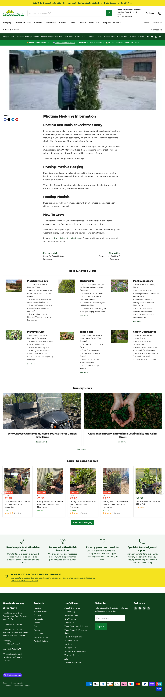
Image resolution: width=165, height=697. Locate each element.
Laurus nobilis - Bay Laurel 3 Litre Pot (148, 503)
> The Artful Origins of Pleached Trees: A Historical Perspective (39, 317)
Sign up (101, 626)
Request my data (17, 683)
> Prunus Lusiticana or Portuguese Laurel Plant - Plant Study (144, 302)
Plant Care (94, 22)
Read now (41, 441)
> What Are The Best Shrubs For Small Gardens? (145, 355)
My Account (70, 644)
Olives (99, 37)
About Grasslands (72, 608)
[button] (150, 13)
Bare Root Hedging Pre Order (28, 37)
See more (84, 315)
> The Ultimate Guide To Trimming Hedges (90, 298)
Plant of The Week (137, 37)
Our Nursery (70, 611)
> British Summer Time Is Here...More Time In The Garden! (91, 338)
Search (5, 683)
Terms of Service (72, 655)
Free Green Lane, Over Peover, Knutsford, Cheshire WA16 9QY (15, 616)
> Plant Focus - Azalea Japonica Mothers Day (142, 310)
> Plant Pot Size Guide (89, 350)
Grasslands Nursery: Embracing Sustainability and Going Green (123, 435)
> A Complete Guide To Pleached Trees (37, 286)
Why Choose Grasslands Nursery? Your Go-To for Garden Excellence (42, 435)
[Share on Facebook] (5, 119)
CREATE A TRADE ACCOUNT (24, 580)
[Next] (161, 491)
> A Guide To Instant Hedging (93, 308)
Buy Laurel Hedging (82, 522)
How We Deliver (72, 640)
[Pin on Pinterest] (16, 119)
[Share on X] (8, 119)
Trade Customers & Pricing (76, 626)
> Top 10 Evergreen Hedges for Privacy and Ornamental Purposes (92, 287)
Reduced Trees (109, 37)
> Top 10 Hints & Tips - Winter (90, 367)
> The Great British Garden (144, 359)
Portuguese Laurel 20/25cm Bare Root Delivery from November (50, 504)
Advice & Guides (11, 29)
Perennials (51, 22)
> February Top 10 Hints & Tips (91, 346)
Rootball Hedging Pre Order (51, 37)
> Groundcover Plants (142, 290)
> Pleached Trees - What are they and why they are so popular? (39, 308)
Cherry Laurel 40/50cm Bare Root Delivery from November (83, 504)
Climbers (91, 37)
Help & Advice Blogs (73, 637)
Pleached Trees (23, 22)
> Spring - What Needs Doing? (90, 355)
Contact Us (156, 29)
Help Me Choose (111, 22)
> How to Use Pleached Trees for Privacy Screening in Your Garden (40, 293)
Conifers (38, 22)
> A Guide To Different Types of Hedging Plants (92, 304)
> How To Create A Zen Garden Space (143, 337)
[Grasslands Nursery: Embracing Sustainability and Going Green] (123, 411)
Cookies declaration (73, 662)
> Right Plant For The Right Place (145, 286)
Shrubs (62, 22)
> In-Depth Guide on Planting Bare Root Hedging (40, 343)
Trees (72, 22)
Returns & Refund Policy (75, 651)
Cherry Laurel (80, 37)
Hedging (7, 22)
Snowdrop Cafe (71, 615)
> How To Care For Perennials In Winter (40, 358)
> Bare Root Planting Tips (38, 347)
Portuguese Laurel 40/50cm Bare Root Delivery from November (115, 504)
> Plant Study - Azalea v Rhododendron (143, 316)
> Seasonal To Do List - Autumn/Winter (90, 361)
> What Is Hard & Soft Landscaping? (142, 343)
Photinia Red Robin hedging (67, 238)
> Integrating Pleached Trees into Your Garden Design (39, 301)
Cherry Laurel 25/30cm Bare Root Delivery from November (17, 504)
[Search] (109, 13)
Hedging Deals (8, 37)
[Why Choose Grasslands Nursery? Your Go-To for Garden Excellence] (42, 411)
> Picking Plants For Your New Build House (146, 295)
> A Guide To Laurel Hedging (92, 293)
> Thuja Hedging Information (92, 311)
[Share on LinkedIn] (12, 119)
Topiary (82, 22)
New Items (69, 37)
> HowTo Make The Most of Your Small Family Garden (145, 349)
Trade (146, 22)
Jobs (66, 659)
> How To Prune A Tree (37, 353)
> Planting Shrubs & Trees (38, 350)
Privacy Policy (70, 648)
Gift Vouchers (122, 37)
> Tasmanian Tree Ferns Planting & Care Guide (37, 337)
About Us (157, 22)
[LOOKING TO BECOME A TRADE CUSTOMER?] (82, 577)
